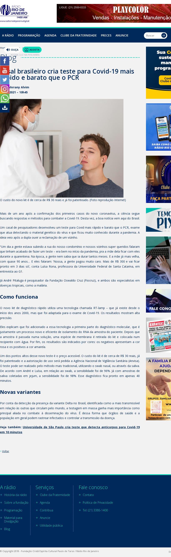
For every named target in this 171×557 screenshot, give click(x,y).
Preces (106, 35)
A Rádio (8, 35)
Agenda (50, 35)
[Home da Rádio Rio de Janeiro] (14, 21)
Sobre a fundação (16, 502)
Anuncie (122, 35)
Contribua (46, 510)
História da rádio (15, 495)
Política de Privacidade (98, 502)
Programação (29, 35)
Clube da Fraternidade (78, 35)
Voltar (5, 451)
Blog (7, 529)
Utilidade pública (51, 525)
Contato (88, 495)
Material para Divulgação (13, 519)
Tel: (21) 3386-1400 (95, 510)
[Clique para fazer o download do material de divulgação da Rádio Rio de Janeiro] (4, 111)
